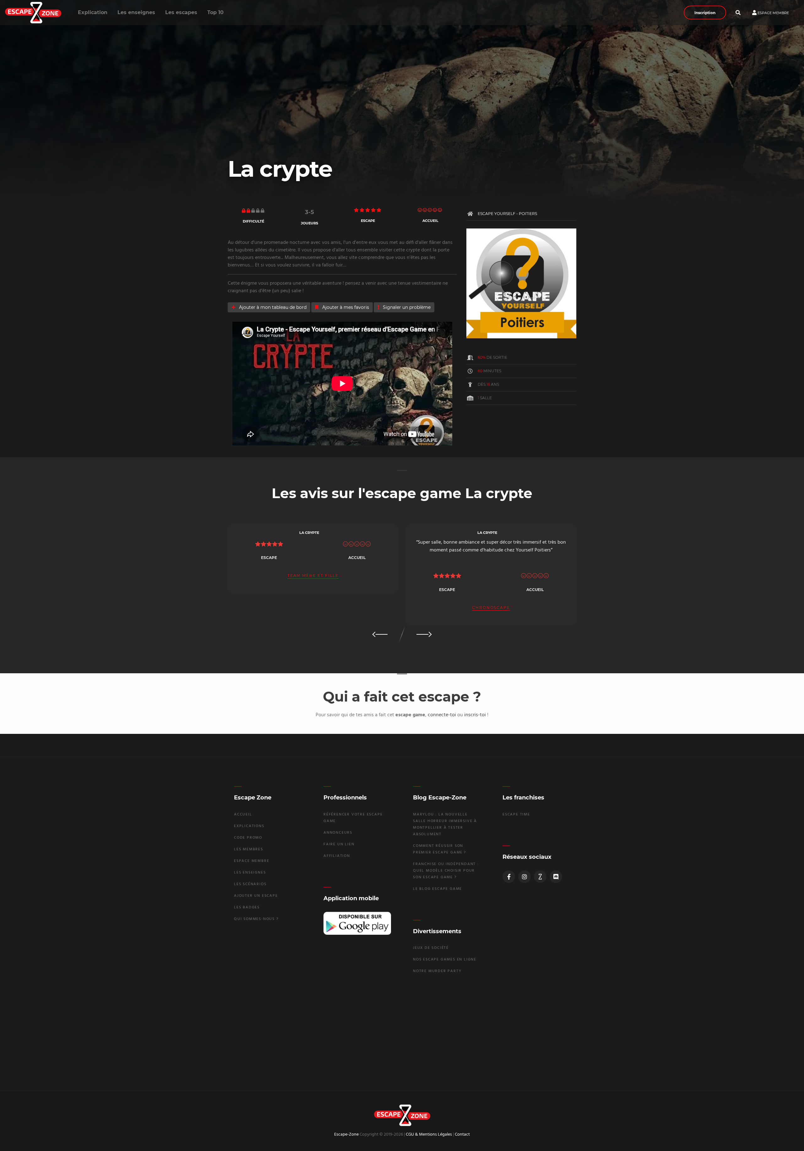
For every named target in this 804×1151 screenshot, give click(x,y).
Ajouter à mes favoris (345, 307)
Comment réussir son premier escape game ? (439, 849)
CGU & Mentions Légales (429, 1134)
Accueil (243, 814)
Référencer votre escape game (353, 817)
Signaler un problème (406, 307)
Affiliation (336, 856)
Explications (249, 826)
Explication (92, 12)
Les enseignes (136, 12)
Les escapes (181, 12)
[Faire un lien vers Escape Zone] (540, 876)
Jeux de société (431, 948)
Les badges (247, 907)
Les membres (248, 849)
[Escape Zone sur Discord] (556, 876)
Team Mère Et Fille (313, 576)
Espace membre (773, 12)
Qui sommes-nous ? (256, 919)
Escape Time (516, 814)
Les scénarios (250, 884)
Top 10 (215, 12)
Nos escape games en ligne (444, 959)
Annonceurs (337, 833)
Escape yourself (497, 213)
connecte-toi (442, 715)
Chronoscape (491, 608)
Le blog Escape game (437, 889)
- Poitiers (526, 213)
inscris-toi (475, 715)
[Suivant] (423, 634)
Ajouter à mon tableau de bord (272, 307)
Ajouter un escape (256, 896)
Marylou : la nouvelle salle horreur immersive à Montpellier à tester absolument (445, 824)
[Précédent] (381, 634)
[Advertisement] (402, 1032)
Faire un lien (338, 844)
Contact (462, 1134)
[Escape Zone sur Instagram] (524, 876)
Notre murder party (437, 971)
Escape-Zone (346, 1134)
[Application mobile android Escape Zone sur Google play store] (357, 923)
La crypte (309, 532)
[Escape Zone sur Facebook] (509, 876)
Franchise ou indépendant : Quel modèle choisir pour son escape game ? (446, 870)
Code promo (248, 838)
